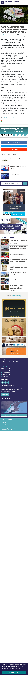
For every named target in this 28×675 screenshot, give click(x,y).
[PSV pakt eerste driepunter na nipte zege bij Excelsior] (4, 274)
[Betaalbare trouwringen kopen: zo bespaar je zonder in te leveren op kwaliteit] (4, 268)
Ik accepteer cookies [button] (14, 672)
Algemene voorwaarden (7, 419)
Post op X (15, 146)
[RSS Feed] (8, 382)
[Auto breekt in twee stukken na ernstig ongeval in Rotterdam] (4, 255)
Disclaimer (4, 422)
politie (3, 117)
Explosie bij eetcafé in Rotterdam (18, 279)
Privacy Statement (6, 424)
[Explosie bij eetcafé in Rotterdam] (4, 281)
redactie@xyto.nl (7, 374)
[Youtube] (5, 382)
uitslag (7, 117)
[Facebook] (2, 382)
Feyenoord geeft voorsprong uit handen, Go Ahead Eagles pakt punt (18, 248)
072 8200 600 (6, 372)
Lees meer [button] (17, 668)
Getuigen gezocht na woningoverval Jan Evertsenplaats (15, 176)
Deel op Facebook (15, 142)
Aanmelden (5, 394)
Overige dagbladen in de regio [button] (9, 415)
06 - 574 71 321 (20, 135)
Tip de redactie (15, 149)
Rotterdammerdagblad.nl (12, 1)
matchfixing (13, 117)
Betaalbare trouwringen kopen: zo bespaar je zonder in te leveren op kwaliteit (19, 267)
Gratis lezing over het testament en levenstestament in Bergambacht (18, 241)
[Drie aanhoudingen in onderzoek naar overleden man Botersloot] (4, 262)
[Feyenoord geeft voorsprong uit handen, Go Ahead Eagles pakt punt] (4, 249)
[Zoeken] (25, 183)
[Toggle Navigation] (25, 2)
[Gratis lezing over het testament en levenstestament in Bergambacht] (4, 242)
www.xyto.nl (6, 376)
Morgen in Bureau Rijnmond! (17, 158)
